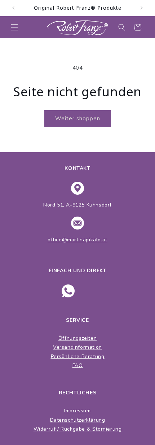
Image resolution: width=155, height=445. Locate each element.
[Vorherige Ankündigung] (13, 8)
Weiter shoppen (77, 118)
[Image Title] (68, 290)
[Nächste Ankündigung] (142, 8)
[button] (14, 27)
